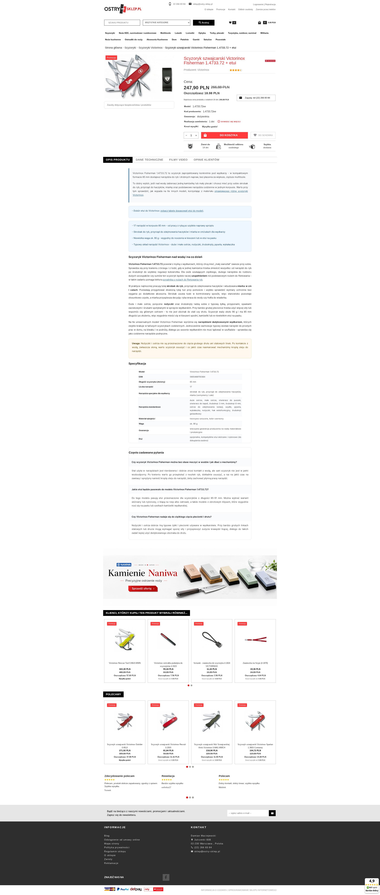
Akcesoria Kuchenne (157, 39)
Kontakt (231, 9)
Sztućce (208, 39)
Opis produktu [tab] (118, 159)
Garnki (196, 39)
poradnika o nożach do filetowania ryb (182, 279)
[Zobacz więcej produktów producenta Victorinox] (270, 60)
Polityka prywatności (117, 847)
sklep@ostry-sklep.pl (203, 4)
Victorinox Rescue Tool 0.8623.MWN (125, 663)
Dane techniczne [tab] (149, 159)
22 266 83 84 (179, 4)
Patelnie (184, 39)
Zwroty (108, 859)
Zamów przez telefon (266, 9)
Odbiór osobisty (245, 9)
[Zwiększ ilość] (196, 135)
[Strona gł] (122, 8)
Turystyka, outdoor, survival (242, 33)
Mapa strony (111, 843)
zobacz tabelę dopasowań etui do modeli (181, 210)
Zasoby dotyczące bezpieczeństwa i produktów (129, 105)
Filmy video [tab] (178, 159)
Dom (174, 39)
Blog (107, 835)
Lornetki (190, 33)
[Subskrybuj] (272, 813)
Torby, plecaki (217, 33)
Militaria (265, 33)
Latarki (178, 33)
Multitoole (165, 33)
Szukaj (205, 22)
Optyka (202, 33)
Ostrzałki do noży (133, 39)
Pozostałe (221, 39)
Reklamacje (111, 863)
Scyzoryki (110, 33)
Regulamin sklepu (115, 851)
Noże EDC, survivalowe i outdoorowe (137, 33)
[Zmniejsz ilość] (186, 135)
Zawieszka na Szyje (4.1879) (255, 663)
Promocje (220, 9)
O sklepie (209, 9)
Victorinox (203, 69)
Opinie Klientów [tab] (207, 159)
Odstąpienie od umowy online (122, 839)
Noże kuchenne (113, 39)
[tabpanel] (190, 355)
